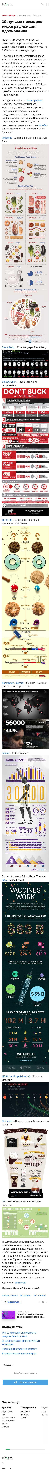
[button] (42, 4)
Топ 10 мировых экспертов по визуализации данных (19, 1334)
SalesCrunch (9, 381)
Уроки (23, 1418)
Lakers (5, 753)
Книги (5, 1424)
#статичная (40, 1295)
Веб (3, 1415)
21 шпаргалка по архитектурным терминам (21, 1342)
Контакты (6, 1468)
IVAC (4, 879)
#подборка (26, 1295)
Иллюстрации (8, 1418)
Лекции (5, 1427)
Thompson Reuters (12, 682)
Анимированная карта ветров (19, 1353)
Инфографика (8, 15)
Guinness (7, 1121)
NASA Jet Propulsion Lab (16, 1076)
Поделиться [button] (13, 1302)
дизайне (43, 125)
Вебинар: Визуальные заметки (19, 1348)
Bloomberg (8, 347)
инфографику (35, 100)
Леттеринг (25, 1412)
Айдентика (7, 1412)
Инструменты (8, 1421)
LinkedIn (7, 137)
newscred (19, 1282)
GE (3, 1201)
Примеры (24, 1415)
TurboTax (7, 519)
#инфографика (10, 1295)
